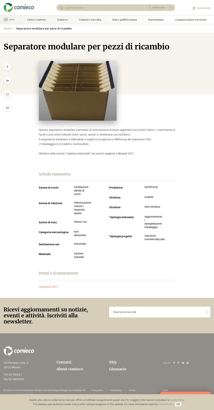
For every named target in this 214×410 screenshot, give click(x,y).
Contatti (64, 362)
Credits (165, 390)
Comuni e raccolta (90, 19)
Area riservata (203, 8)
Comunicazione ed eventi (190, 19)
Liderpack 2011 (50, 286)
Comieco (62, 19)
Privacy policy (97, 390)
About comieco (69, 369)
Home (7, 28)
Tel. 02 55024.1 (13, 374)
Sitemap (132, 390)
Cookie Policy (177, 400)
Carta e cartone (36, 19)
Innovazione (156, 19)
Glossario (117, 369)
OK (178, 404)
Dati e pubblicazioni (124, 19)
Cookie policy (115, 390)
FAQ (112, 362)
